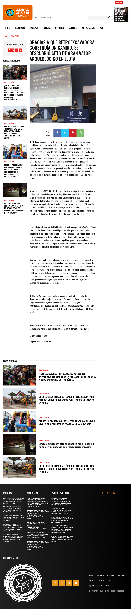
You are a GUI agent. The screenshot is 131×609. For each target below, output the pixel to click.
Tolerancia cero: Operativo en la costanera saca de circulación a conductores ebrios (62, 511)
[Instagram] (12, 50)
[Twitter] (16, 50)
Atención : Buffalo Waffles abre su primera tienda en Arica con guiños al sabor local (62, 538)
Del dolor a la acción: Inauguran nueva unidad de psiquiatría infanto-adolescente (62, 519)
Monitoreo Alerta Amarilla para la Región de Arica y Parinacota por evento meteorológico (13, 500)
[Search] (109, 18)
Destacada (119, 2)
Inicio (5, 36)
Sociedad (15, 36)
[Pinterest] (73, 133)
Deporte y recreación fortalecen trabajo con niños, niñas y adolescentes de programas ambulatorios (13, 171)
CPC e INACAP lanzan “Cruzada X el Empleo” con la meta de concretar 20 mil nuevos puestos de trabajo (13, 538)
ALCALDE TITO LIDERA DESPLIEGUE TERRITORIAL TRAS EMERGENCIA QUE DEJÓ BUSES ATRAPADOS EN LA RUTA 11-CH (13, 527)
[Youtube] (20, 50)
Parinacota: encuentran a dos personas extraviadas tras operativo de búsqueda (13, 518)
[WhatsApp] (80, 133)
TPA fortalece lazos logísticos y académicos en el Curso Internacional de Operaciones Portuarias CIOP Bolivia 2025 (62, 529)
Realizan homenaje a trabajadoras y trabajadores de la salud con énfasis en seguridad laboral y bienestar (61, 501)
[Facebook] (9, 50)
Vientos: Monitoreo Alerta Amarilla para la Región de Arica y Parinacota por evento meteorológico (14, 208)
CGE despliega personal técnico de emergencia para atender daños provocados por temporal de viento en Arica (14, 132)
